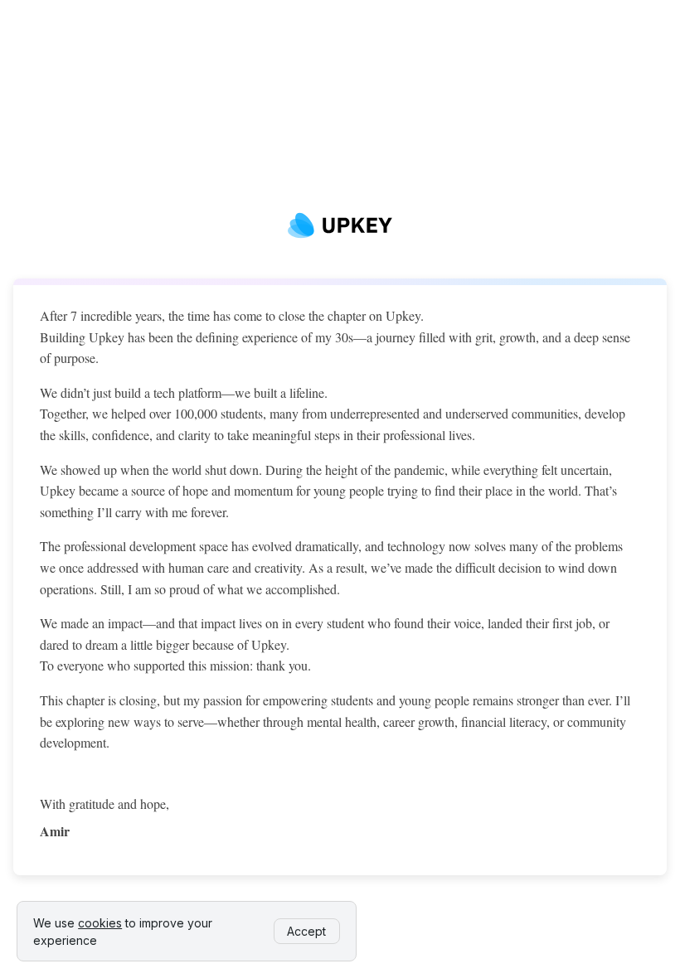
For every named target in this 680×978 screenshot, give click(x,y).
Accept (306, 931)
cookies (100, 923)
